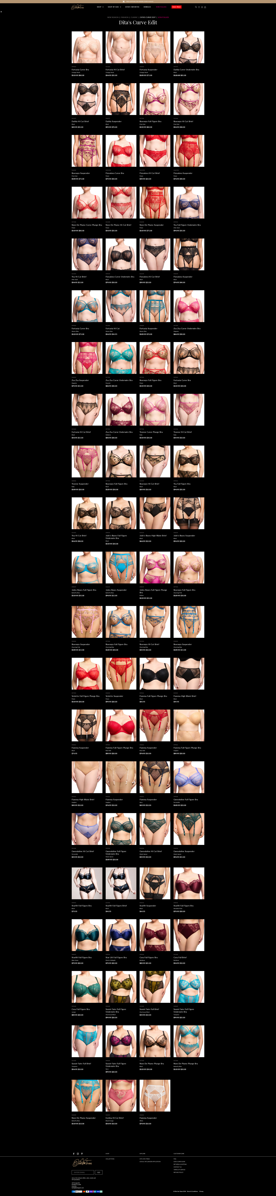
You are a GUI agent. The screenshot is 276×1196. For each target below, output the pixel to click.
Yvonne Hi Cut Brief (183, 432)
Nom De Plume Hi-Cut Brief (118, 225)
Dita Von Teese (145, 1159)
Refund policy (178, 1172)
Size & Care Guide (179, 1161)
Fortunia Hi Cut (113, 328)
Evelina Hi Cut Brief (115, 1118)
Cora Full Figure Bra (149, 957)
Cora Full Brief (180, 957)
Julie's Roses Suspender (184, 535)
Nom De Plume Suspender (152, 225)
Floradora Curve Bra (115, 173)
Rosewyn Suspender (81, 173)
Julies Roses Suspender (116, 590)
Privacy (201, 1191)
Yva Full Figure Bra (182, 484)
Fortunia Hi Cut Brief (115, 69)
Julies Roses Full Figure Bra (84, 590)
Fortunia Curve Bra (80, 69)
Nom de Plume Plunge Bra (186, 1063)
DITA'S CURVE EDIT (148, 17)
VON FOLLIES (163, 17)
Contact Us (178, 1167)
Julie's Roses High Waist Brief (153, 535)
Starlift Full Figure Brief (116, 905)
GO (98, 1172)
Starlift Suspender (148, 905)
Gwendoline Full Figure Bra (186, 799)
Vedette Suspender (114, 696)
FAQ (175, 1159)
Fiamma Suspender (80, 748)
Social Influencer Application (150, 1161)
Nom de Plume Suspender (84, 1118)
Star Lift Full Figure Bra (116, 957)
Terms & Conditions (192, 1191)
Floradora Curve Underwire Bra (120, 276)
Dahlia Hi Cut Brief (80, 121)
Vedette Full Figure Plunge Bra (86, 696)
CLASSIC (134, 17)
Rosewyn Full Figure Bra (150, 121)
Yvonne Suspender (80, 484)
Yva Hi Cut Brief (79, 276)
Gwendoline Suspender (184, 851)
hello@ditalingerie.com (78, 1187)
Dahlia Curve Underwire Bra (186, 69)
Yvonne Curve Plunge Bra (151, 432)
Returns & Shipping (180, 1164)
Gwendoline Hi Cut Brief (83, 851)
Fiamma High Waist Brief (185, 696)
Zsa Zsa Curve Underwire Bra (187, 328)
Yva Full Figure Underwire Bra (187, 225)
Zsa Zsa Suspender (80, 380)
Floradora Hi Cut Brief (150, 173)
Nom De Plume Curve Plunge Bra (87, 225)
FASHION (125, 17)
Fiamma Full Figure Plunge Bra (153, 696)
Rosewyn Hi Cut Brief (183, 121)
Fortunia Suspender (148, 69)
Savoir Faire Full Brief (149, 1009)
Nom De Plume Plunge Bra (152, 1063)
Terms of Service (179, 1170)
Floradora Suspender (183, 173)
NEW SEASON (113, 17)
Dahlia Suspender (114, 121)
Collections (110, 1159)
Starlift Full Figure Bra (82, 905)
